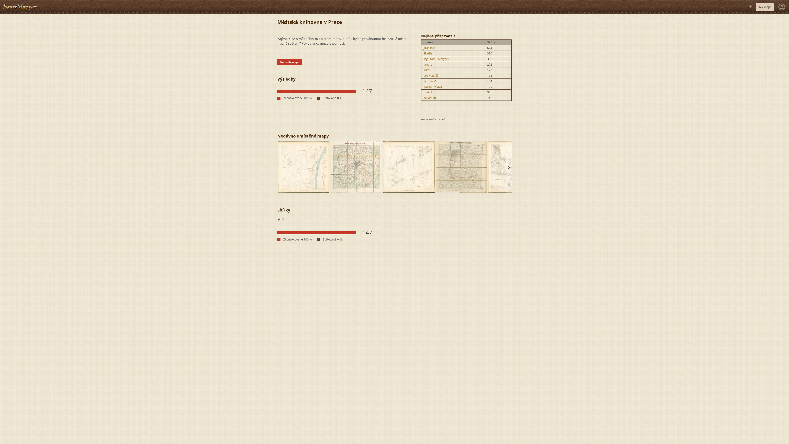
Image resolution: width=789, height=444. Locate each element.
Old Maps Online (22, 7)
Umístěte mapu (289, 62)
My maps (765, 7)
